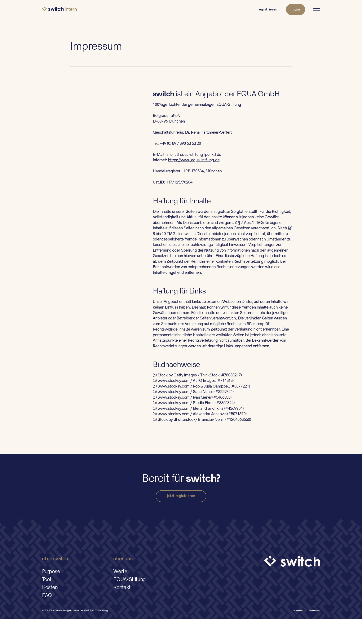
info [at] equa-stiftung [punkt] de (193, 155)
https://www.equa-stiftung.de (193, 160)
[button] (315, 9)
